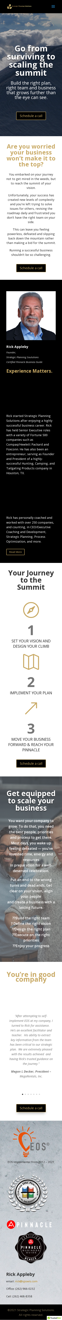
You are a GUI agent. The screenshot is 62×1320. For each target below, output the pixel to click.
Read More (15, 551)
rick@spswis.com (26, 1281)
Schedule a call (31, 116)
